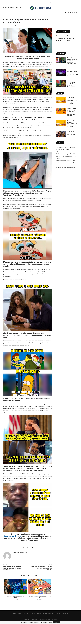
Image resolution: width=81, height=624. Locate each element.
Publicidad (26, 619)
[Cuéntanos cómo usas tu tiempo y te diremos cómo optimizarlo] (61, 134)
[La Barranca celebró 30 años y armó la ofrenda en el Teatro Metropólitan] (61, 83)
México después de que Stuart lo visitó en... (40, 596)
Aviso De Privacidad (45, 619)
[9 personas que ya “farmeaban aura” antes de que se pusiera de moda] (15, 586)
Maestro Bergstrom (14, 25)
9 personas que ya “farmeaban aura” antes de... (15, 596)
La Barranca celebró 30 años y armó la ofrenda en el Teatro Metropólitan (72, 83)
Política (41, 3)
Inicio (5, 3)
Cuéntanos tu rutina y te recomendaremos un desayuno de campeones (72, 100)
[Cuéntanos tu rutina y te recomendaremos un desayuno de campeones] (61, 100)
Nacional (12, 3)
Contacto (54, 619)
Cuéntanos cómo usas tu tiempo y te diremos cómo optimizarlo (72, 134)
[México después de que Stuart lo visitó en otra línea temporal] (39, 586)
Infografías (67, 3)
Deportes (33, 3)
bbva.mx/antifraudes (12, 536)
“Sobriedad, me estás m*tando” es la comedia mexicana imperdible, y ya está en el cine (72, 61)
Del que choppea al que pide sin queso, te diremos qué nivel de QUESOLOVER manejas (72, 112)
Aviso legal (34, 619)
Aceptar (57, 622)
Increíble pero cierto (53, 3)
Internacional (22, 3)
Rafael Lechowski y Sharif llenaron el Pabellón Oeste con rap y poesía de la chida (72, 73)
